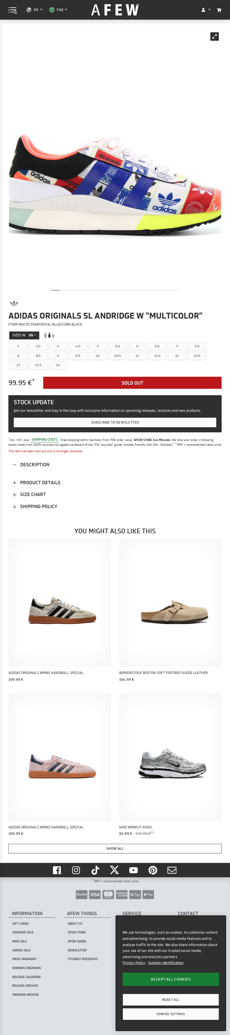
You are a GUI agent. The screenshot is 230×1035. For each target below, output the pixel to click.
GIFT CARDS (20, 924)
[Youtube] (134, 870)
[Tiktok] (96, 870)
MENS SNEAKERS (24, 959)
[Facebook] (57, 870)
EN (36, 9)
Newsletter (77, 950)
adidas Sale (21, 950)
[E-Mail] (172, 870)
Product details (40, 482)
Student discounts (83, 959)
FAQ (60, 9)
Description (34, 464)
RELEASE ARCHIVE (25, 986)
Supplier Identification (165, 962)
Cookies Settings (171, 1014)
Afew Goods (77, 941)
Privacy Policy (134, 962)
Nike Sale (19, 941)
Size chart (32, 494)
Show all (115, 848)
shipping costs (45, 440)
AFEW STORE (115, 10)
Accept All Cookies (170, 979)
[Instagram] (76, 870)
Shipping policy (38, 506)
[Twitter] (115, 870)
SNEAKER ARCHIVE (25, 995)
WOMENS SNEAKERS (26, 968)
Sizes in (23, 335)
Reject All (171, 1000)
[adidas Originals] (14, 303)
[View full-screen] (214, 36)
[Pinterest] (153, 870)
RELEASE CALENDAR (26, 977)
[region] (171, 973)
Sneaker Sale (22, 932)
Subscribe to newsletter (115, 422)
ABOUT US (75, 924)
